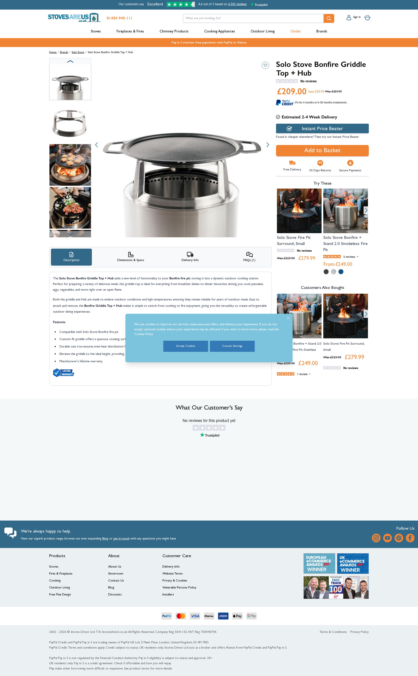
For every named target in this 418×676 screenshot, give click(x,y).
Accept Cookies (185, 346)
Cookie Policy (143, 334)
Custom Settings (232, 346)
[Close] (288, 318)
